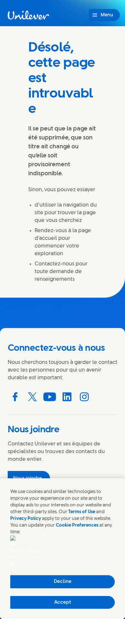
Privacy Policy (25, 518)
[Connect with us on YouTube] (49, 396)
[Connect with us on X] (32, 396)
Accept (62, 602)
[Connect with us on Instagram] (84, 396)
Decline (62, 581)
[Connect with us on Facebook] (15, 396)
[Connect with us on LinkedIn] (67, 396)
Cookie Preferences (77, 525)
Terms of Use (81, 512)
